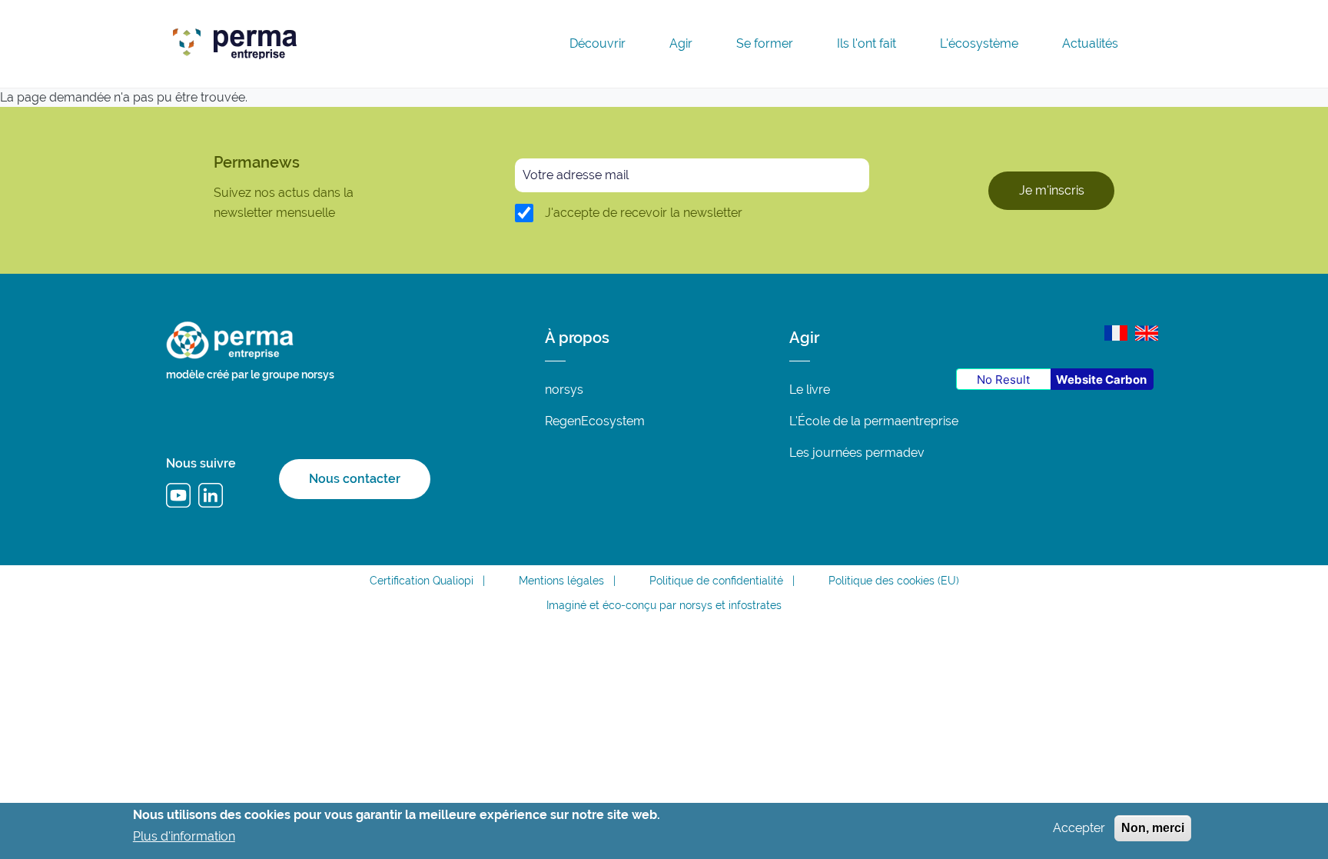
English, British (1146, 333)
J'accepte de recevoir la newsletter (643, 212)
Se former (764, 44)
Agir (680, 44)
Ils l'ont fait (866, 44)
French (1115, 333)
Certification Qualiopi (421, 580)
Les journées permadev (857, 452)
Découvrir (597, 44)
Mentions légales (561, 580)
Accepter (1079, 828)
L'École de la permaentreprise (873, 421)
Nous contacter (354, 478)
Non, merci (1152, 827)
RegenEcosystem (595, 421)
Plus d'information (184, 836)
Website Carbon (1101, 379)
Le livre (809, 389)
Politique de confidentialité (716, 580)
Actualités (1090, 44)
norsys (564, 389)
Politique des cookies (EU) (893, 580)
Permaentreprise (345, 40)
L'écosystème (979, 44)
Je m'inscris (1051, 190)
